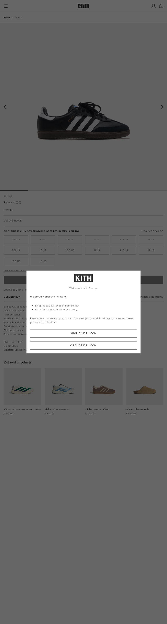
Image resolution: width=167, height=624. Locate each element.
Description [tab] (12, 297)
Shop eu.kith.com (83, 333)
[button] (42, 190)
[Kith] (83, 6)
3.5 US (16, 239)
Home (7, 17)
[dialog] (83, 312)
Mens (19, 17)
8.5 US (124, 239)
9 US (151, 239)
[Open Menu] (6, 6)
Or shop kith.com (83, 345)
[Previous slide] (5, 107)
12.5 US (16, 261)
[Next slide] (162, 107)
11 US (97, 250)
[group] (83, 106)
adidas (8, 196)
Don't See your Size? (16, 270)
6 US (43, 239)
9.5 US (16, 250)
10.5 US (70, 250)
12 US (151, 250)
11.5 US (124, 250)
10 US (43, 250)
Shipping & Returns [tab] (149, 297)
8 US (97, 239)
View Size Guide (152, 231)
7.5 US (70, 239)
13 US (43, 261)
